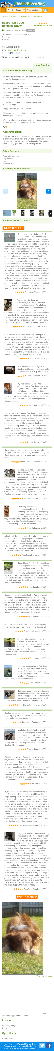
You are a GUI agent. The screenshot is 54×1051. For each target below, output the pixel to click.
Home (4, 16)
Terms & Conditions (12, 1046)
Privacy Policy (31, 1044)
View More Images (44, 976)
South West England (28, 16)
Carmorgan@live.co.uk (17, 50)
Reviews (38, 25)
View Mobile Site (29, 1046)
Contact (4, 1044)
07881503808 (13, 47)
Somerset (39, 16)
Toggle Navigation (3, 9)
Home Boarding (13, 16)
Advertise (13, 1044)
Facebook (16, 53)
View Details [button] (31, 30)
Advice (21, 1044)
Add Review (47, 25)
